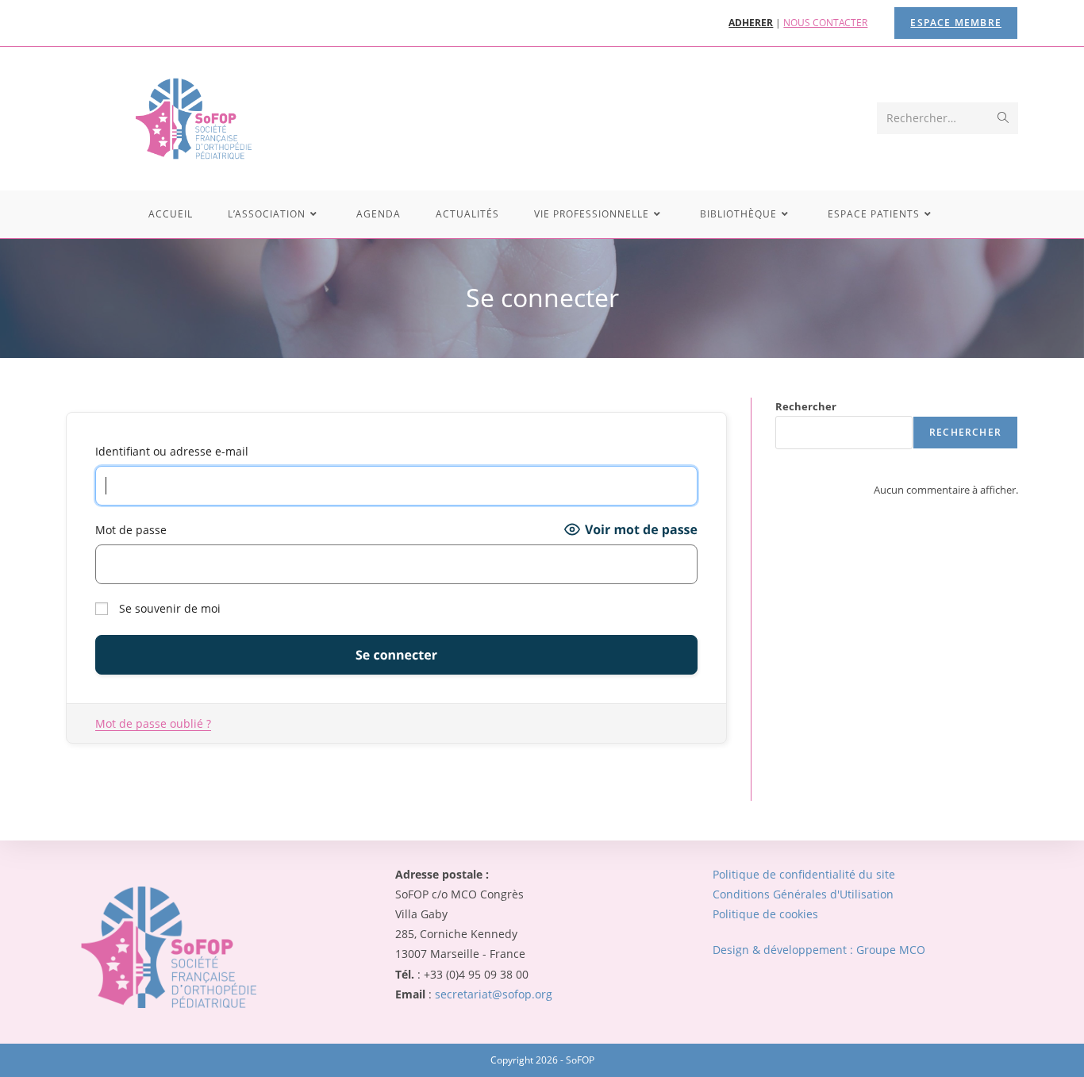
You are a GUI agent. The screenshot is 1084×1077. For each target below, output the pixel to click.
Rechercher (805, 406)
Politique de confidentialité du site (804, 874)
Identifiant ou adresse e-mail (171, 451)
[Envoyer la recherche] (1003, 118)
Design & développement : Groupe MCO (819, 949)
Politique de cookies (765, 913)
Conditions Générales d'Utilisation (803, 894)
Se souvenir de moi (168, 608)
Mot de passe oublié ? (153, 723)
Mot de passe (131, 529)
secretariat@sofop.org (493, 994)
